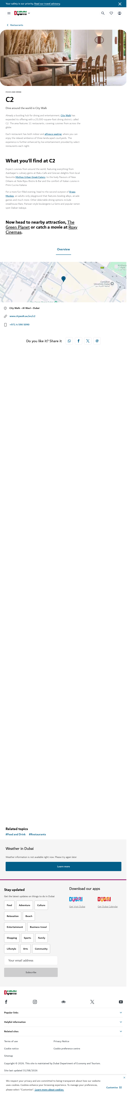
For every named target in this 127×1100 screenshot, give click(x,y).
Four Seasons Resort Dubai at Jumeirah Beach (42, 569)
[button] (114, 1087)
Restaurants (16, 25)
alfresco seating (53, 134)
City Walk (66, 115)
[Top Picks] (111, 13)
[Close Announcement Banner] (119, 4)
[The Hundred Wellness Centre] (63, 746)
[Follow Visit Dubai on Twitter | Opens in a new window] (92, 1002)
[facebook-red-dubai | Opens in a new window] (78, 341)
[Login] (119, 13)
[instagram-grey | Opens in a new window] (35, 1002)
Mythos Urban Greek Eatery (30, 177)
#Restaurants (37, 834)
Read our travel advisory (47, 3)
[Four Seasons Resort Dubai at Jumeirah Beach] (63, 518)
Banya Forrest (19, 683)
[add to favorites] (113, 452)
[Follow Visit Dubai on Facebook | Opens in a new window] (6, 1002)
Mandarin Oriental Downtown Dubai (35, 463)
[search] (103, 13)
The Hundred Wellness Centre (31, 797)
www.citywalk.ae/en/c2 (22, 316)
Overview (63, 249)
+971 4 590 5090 (19, 324)
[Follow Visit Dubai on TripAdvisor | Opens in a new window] (63, 1002)
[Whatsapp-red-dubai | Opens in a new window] (69, 341)
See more (16, 816)
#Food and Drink (16, 834)
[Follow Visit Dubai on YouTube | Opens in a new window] (121, 1002)
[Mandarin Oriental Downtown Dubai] (63, 412)
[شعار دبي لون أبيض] (14, 993)
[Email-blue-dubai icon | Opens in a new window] (97, 341)
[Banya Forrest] (63, 632)
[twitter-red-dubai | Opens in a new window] (87, 341)
